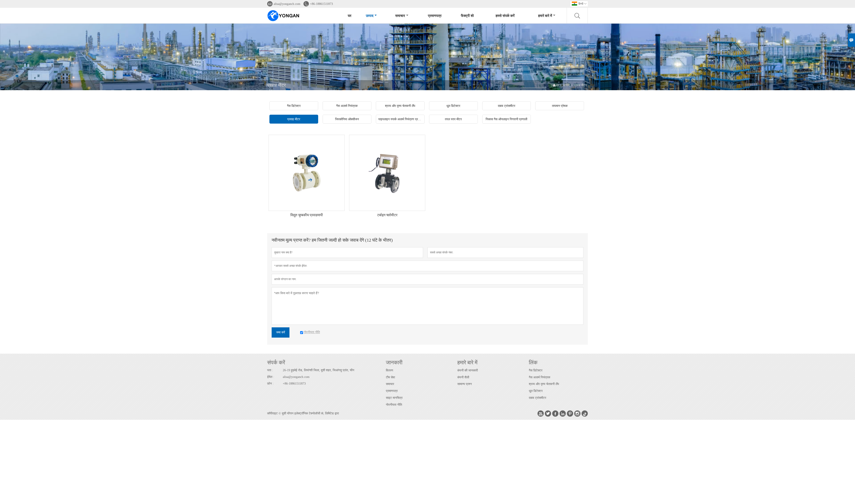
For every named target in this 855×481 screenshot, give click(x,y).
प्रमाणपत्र (435, 16)
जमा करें (280, 332)
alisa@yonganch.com (287, 4)
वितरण (389, 370)
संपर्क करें (276, 362)
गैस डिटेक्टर (535, 370)
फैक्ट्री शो (467, 16)
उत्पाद (369, 16)
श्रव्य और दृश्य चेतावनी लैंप (544, 384)
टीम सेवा (390, 377)
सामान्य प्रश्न (464, 384)
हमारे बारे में (545, 16)
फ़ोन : (270, 383)
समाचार (400, 16)
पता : (270, 370)
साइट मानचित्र (394, 397)
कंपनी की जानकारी (467, 370)
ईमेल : (270, 377)
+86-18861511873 (321, 4)
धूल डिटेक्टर (536, 391)
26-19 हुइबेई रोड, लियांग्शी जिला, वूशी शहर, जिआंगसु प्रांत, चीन (318, 370)
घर (349, 16)
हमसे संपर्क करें (505, 16)
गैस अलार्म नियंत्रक (539, 377)
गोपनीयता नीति (394, 404)
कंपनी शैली (463, 377)
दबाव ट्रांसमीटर (537, 397)
